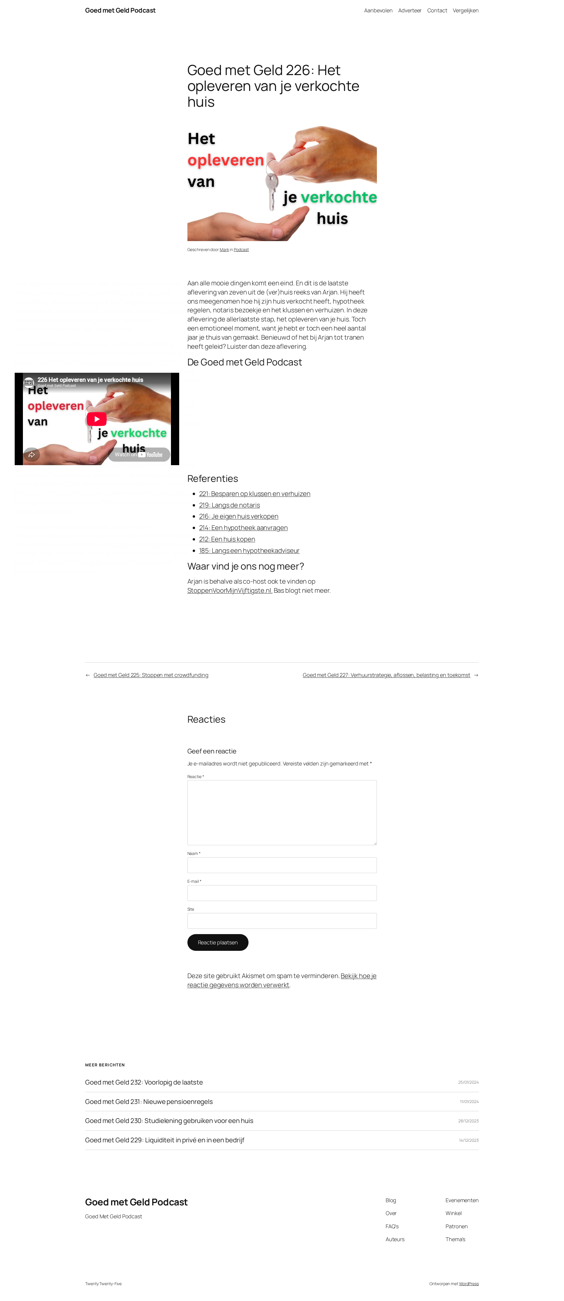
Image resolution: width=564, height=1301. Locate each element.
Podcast (241, 249)
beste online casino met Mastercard (131, 544)
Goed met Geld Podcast (120, 10)
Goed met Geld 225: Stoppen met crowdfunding (151, 674)
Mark (224, 249)
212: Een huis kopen (227, 539)
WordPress (469, 1283)
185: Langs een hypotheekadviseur (249, 550)
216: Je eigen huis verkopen (238, 516)
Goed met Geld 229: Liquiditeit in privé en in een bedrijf (164, 1140)
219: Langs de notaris (229, 505)
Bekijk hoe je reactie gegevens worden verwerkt (282, 980)
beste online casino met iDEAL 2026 (66, 310)
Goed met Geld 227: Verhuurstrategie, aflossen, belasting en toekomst (386, 674)
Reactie (195, 776)
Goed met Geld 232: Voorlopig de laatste (144, 1082)
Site (190, 909)
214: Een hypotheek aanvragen (243, 527)
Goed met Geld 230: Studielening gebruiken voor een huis (169, 1120)
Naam (194, 853)
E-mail (194, 881)
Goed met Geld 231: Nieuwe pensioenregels (149, 1101)
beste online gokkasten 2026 (127, 362)
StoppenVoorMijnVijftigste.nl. (230, 590)
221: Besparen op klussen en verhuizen (254, 493)
